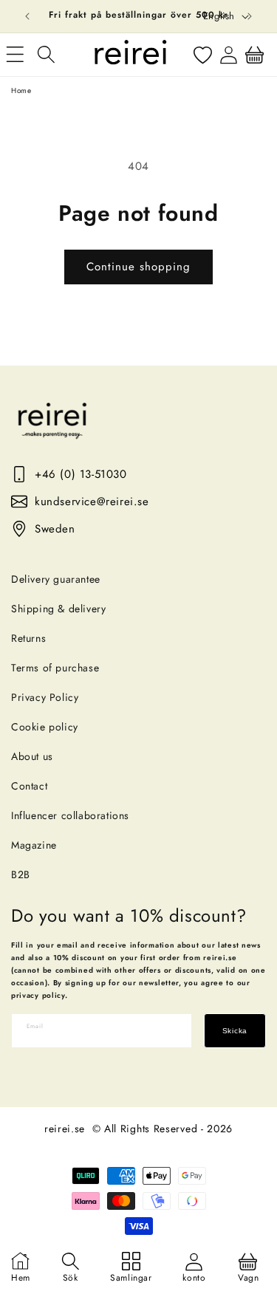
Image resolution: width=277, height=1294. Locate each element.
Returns (28, 638)
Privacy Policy (44, 697)
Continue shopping (138, 267)
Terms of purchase (55, 667)
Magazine (34, 845)
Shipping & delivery (58, 608)
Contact (29, 785)
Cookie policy (44, 726)
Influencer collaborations (70, 815)
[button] (46, 54)
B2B (20, 874)
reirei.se (64, 1128)
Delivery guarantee (55, 579)
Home (21, 90)
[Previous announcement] (27, 16)
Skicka (234, 1031)
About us (32, 756)
